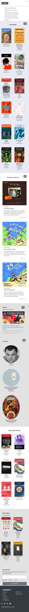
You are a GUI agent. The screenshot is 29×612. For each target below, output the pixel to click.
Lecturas (5, 341)
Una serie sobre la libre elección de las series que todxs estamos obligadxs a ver (11, 388)
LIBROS (4, 594)
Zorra (19, 94)
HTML (11, 580)
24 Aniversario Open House (9, 289)
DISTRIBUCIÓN (6, 600)
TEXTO (15, 580)
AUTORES (5, 596)
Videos (4, 307)
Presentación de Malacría (9, 208)
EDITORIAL (5, 592)
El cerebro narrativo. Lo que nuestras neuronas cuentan (6, 500)
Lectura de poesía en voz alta (9, 249)
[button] (2, 13)
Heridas (11, 363)
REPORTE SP (18, 592)
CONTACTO (5, 598)
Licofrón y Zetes (6, 44)
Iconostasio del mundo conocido (18, 533)
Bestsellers (6, 513)
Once (19, 70)
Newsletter (6, 570)
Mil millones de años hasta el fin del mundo (19, 165)
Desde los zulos (6, 556)
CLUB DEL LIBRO (19, 594)
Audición (6, 70)
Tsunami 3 (19, 450)
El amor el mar (19, 497)
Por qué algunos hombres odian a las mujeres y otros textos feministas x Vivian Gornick (13, 327)
